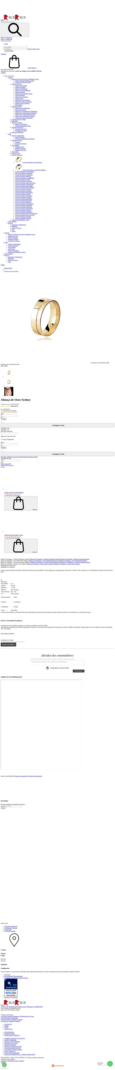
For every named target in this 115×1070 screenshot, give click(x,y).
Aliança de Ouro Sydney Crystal (13, 535)
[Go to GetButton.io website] (4, 1068)
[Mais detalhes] (14, 489)
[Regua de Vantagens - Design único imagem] (53, 564)
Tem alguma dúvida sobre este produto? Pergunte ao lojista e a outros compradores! (53, 659)
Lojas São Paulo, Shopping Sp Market (11, 1019)
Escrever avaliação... (8, 644)
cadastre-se (9, 37)
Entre (2, 37)
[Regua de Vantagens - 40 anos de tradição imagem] (60, 562)
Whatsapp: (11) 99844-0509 (35, 1007)
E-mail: (3, 806)
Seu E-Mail (7, 47)
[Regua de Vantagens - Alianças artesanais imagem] (59, 559)
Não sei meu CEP (6, 464)
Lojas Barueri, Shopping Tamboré (10, 1021)
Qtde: (2, 413)
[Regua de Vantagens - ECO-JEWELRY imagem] (58, 561)
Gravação (3, 431)
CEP (2, 460)
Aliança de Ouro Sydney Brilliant (13, 492)
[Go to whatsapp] (4, 1064)
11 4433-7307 (5, 1007)
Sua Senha (7, 49)
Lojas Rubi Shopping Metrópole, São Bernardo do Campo (17, 1016)
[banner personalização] (28, 776)
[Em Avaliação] (59, 988)
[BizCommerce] (57, 1065)
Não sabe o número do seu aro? (19, 457)
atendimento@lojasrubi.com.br (17, 1007)
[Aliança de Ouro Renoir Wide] (8, 376)
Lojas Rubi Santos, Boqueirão (9, 1018)
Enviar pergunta (78, 671)
